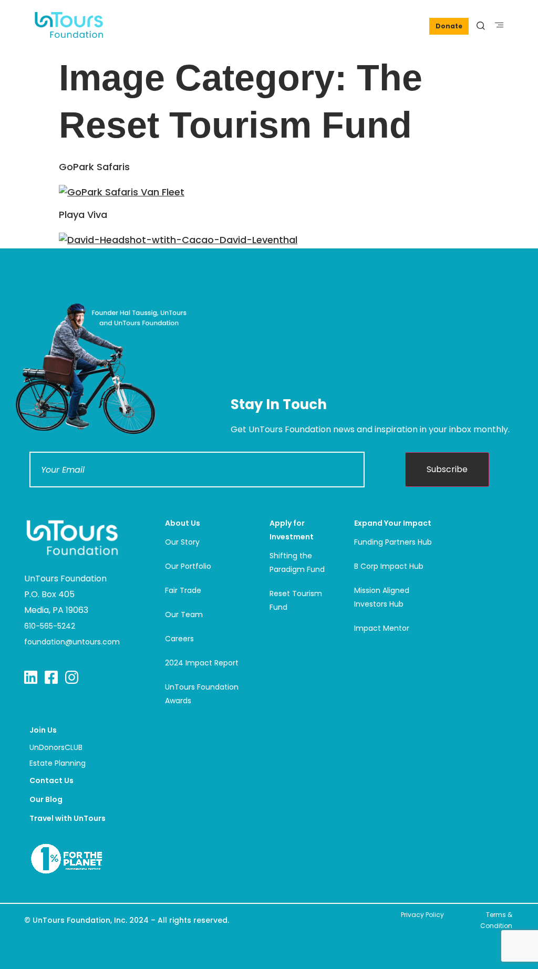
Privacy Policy (422, 914)
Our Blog (46, 799)
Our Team (184, 614)
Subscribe (447, 469)
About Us (182, 523)
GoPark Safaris (94, 166)
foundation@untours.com (72, 642)
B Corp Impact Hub (388, 566)
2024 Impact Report (202, 663)
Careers (179, 638)
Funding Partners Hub (393, 542)
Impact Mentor (381, 628)
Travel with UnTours (67, 818)
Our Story (182, 542)
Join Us (43, 730)
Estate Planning (57, 763)
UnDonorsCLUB (55, 747)
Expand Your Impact (392, 523)
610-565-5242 (49, 626)
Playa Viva (83, 214)
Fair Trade (183, 590)
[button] (499, 25)
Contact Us (51, 780)
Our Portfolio (188, 566)
